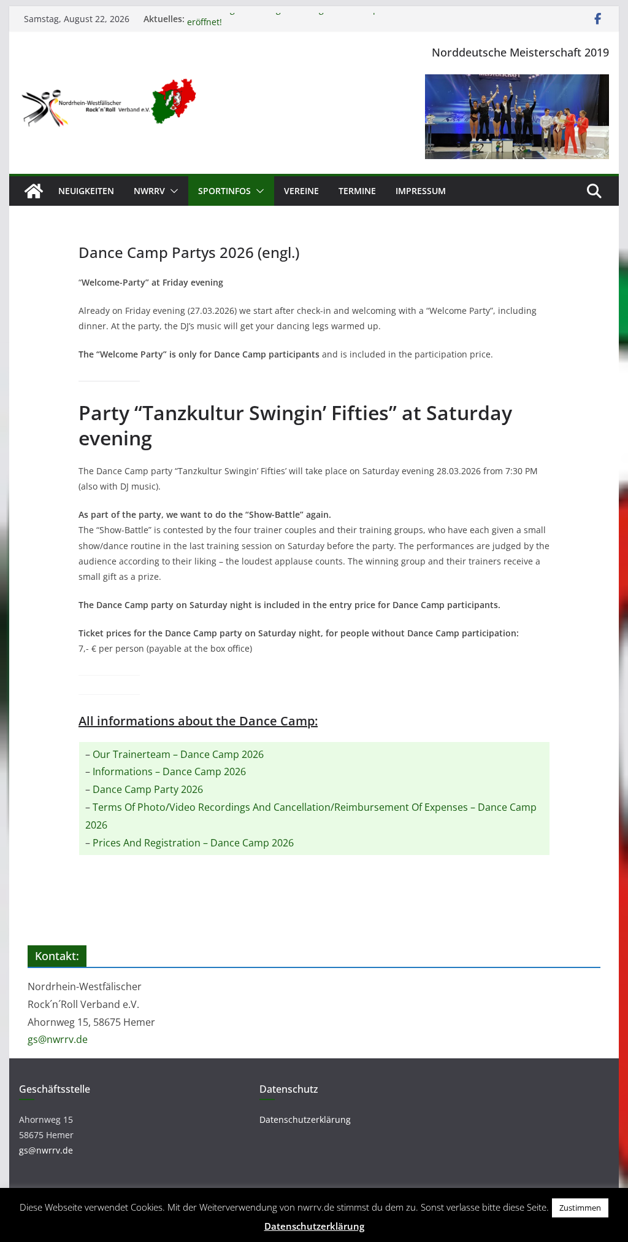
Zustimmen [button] (580, 1207)
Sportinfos (224, 191)
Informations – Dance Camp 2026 (169, 771)
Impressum (421, 191)
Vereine (301, 191)
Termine (357, 191)
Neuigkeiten (86, 191)
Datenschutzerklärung (305, 1119)
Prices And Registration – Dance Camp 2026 (193, 842)
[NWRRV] (33, 191)
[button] (171, 191)
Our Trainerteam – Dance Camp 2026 (178, 754)
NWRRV (149, 191)
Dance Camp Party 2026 (148, 789)
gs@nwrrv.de (58, 1039)
